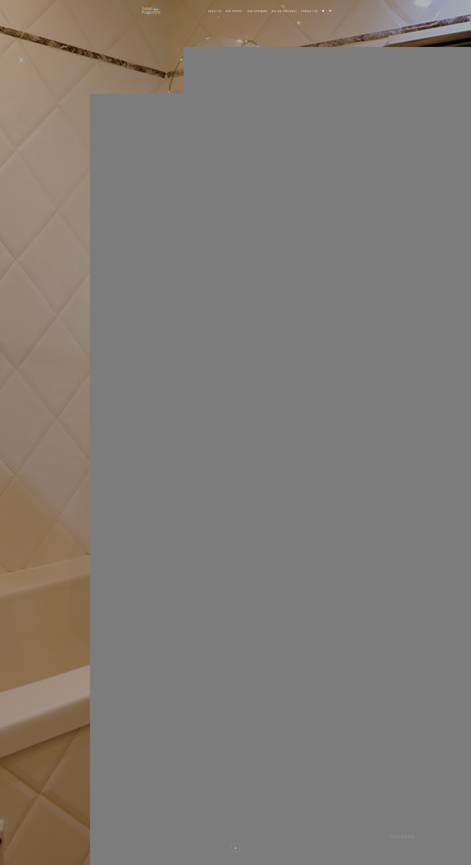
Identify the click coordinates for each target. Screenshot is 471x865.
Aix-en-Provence (284, 11)
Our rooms (234, 11)
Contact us (309, 11)
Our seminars (258, 11)
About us (215, 11)
